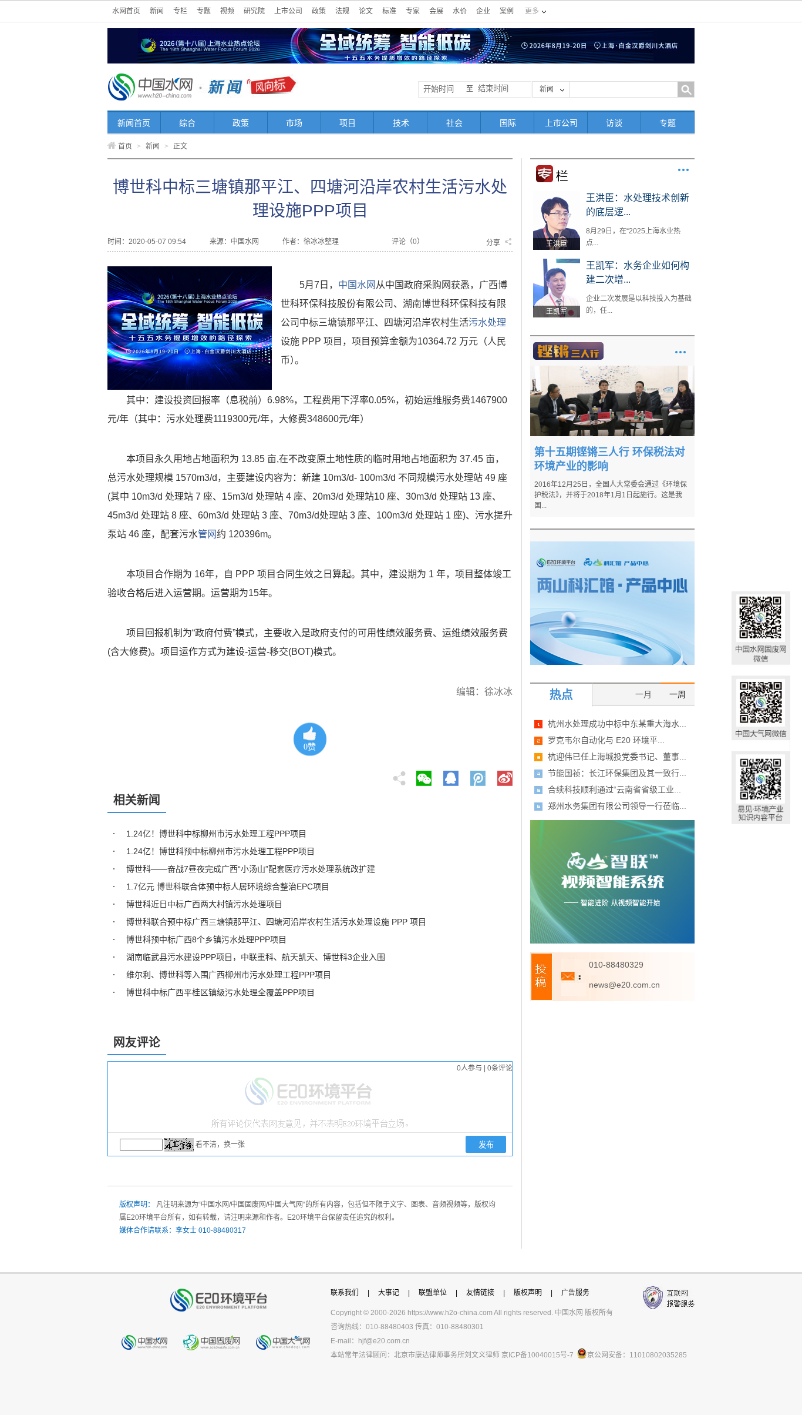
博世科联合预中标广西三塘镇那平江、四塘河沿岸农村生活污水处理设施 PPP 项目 (276, 921)
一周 (677, 694)
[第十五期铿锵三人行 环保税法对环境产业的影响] (612, 370)
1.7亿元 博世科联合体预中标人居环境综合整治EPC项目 (227, 886)
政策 (319, 11)
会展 (436, 11)
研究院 (254, 11)
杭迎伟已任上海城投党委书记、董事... (617, 756)
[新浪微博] (505, 775)
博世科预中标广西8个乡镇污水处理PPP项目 (206, 939)
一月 (643, 694)
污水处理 (487, 322)
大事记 (388, 1293)
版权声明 (528, 1293)
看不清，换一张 (220, 1144)
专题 (204, 11)
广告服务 (575, 1293)
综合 (187, 123)
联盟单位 (433, 1293)
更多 (683, 169)
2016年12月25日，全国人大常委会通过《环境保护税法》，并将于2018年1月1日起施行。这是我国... (610, 495)
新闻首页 (133, 123)
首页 (125, 146)
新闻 (157, 11)
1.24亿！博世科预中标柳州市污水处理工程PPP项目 (220, 851)
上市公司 (288, 11)
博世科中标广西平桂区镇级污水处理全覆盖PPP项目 (220, 992)
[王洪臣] (556, 195)
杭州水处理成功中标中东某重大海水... (617, 723)
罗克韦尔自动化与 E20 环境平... (606, 740)
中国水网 (357, 285)
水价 (460, 11)
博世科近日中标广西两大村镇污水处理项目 (204, 904)
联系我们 (345, 1293)
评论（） (408, 241)
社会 (454, 123)
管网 (207, 534)
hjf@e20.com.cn (384, 1341)
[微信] (424, 775)
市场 (294, 123)
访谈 (614, 123)
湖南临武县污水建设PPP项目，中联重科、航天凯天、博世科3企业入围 (255, 957)
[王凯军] (556, 263)
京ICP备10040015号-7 (537, 1355)
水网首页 (126, 11)
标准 (389, 11)
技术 (401, 123)
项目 (347, 123)
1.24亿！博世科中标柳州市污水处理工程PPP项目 (216, 833)
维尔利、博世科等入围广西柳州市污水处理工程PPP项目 (228, 974)
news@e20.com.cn (624, 984)
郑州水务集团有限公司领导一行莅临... (617, 806)
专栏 (180, 11)
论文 (366, 11)
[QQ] (451, 775)
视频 (227, 11)
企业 (483, 11)
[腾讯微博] (478, 775)
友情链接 (480, 1293)
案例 (507, 11)
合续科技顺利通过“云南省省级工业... (614, 789)
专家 (413, 11)
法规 (342, 11)
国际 (508, 123)
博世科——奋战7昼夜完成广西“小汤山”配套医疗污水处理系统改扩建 (250, 869)
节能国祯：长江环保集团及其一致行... (617, 773)
